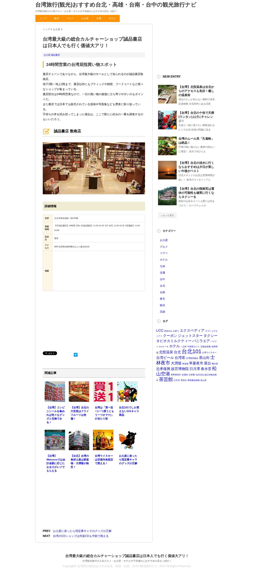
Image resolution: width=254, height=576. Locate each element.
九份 (162, 266)
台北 (162, 285)
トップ (42, 18)
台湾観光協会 (192, 358)
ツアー (164, 253)
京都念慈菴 (205, 346)
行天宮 (177, 380)
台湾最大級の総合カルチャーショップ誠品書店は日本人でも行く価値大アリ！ (127, 556)
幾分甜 (215, 364)
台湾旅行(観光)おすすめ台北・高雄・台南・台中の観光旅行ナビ (116, 4)
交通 (98, 18)
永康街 (185, 375)
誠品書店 (55, 55)
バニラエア (201, 341)
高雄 (162, 311)
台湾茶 (180, 358)
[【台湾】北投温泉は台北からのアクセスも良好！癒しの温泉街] (167, 101)
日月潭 (194, 369)
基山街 (204, 358)
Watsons (168, 331)
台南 (162, 292)
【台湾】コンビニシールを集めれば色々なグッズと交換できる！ (55, 415)
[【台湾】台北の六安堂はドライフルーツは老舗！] (79, 399)
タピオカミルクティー (174, 341)
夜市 (162, 298)
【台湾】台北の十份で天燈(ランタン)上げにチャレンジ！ (196, 116)
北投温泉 (166, 352)
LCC (159, 330)
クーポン (170, 336)
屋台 (207, 363)
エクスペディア (192, 330)
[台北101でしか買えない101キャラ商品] (127, 399)
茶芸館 (166, 379)
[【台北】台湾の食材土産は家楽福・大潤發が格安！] (79, 447)
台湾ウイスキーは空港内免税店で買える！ (104, 459)
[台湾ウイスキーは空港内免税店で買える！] (103, 447)
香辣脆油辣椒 (193, 380)
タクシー (210, 336)
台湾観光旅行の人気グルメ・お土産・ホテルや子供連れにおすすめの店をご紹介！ (127, 560)
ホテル (112, 18)
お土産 (85, 18)
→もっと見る (167, 215)
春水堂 (206, 369)
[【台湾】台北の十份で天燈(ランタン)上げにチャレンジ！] (167, 127)
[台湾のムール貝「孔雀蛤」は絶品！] (167, 153)
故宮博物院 (180, 369)
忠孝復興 (163, 369)
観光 (56, 18)
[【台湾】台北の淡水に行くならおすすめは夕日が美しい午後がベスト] (167, 177)
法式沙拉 (200, 375)
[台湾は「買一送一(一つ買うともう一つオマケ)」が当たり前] (103, 399)
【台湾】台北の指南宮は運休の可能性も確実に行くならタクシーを (196, 192)
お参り (176, 331)
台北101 (191, 351)
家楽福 (185, 364)
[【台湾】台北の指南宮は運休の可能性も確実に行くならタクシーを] (167, 203)
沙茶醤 (192, 375)
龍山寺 (203, 380)
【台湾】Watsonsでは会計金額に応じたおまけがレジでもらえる (55, 463)
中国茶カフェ (193, 346)
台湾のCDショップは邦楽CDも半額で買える (81, 535)
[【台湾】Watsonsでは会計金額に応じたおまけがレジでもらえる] (55, 447)
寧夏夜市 (196, 363)
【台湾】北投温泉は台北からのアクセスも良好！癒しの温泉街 (196, 91)
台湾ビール (165, 358)
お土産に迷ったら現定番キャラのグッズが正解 (128, 459)
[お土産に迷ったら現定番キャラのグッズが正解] (127, 447)
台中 (162, 279)
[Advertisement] (71, 320)
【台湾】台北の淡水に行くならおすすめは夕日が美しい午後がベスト (196, 167)
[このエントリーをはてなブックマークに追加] (76, 353)
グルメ (70, 18)
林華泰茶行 (176, 375)
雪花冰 (184, 380)
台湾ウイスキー (209, 352)
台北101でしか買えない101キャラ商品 (129, 411)
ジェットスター (190, 336)
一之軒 (184, 346)
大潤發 (176, 363)
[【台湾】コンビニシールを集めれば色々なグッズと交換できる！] (55, 399)
